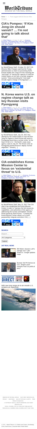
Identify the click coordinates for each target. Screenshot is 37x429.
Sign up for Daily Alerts (23, 399)
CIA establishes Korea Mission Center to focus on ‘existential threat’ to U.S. (17, 167)
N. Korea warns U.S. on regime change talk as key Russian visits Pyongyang (18, 99)
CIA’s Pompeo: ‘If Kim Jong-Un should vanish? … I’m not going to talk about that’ (17, 30)
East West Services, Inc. (27, 397)
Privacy (5, 399)
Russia (7, 110)
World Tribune (9, 44)
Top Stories (10, 43)
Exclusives (4, 41)
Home (3, 16)
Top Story (17, 43)
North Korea (28, 41)
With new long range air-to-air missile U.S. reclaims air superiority (17, 286)
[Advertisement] (18, 334)
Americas (27, 40)
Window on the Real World (11, 397)
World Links (11, 178)
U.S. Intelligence (25, 43)
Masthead (12, 399)
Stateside (4, 43)
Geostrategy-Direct (13, 41)
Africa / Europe (27, 107)
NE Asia (21, 41)
